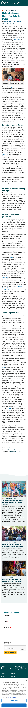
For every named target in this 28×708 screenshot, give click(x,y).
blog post (8, 408)
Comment (7, 627)
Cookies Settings (14, 700)
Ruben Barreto (17, 21)
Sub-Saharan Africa (12, 449)
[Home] (5, 2)
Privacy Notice (12, 697)
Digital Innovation (10, 448)
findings (10, 87)
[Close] (26, 680)
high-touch (17, 39)
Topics (3, 676)
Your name (7, 615)
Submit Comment (10, 652)
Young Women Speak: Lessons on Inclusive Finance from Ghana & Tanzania (12, 502)
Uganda (19, 451)
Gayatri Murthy (8, 21)
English (13, 3)
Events (13, 676)
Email (5, 621)
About (3, 673)
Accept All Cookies (14, 705)
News (13, 673)
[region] (14, 693)
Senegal (14, 451)
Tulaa (11, 257)
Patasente (5, 154)
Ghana (10, 451)
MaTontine (5, 277)
